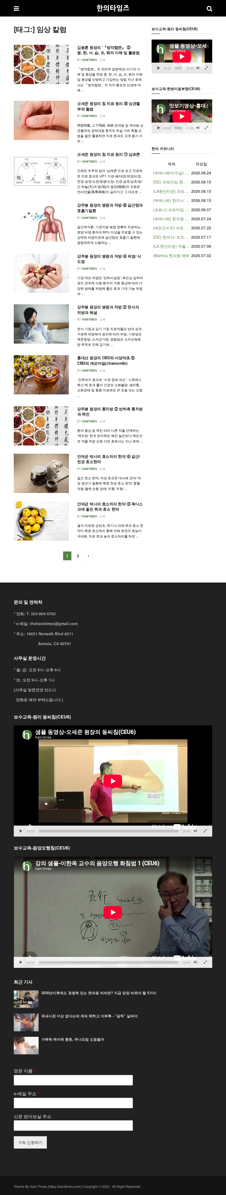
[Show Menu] (16, 8)
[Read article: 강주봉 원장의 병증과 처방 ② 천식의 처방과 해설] (41, 324)
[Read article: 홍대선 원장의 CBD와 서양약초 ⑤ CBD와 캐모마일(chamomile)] (41, 374)
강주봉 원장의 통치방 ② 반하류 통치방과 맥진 (110, 411)
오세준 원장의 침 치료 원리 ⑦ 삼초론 (108, 154)
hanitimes (89, 60)
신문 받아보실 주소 (32, 1116)
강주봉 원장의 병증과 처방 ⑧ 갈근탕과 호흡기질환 (110, 207)
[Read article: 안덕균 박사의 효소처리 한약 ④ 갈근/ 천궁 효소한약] (41, 473)
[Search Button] (209, 8)
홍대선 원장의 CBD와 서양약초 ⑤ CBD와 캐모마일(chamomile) (106, 360)
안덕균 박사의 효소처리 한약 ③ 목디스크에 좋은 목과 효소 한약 (110, 506)
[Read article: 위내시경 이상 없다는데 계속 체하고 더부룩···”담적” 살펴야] (26, 1022)
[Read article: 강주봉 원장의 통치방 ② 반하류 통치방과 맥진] (41, 425)
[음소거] (198, 68)
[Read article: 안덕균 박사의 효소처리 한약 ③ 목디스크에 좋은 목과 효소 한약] (41, 521)
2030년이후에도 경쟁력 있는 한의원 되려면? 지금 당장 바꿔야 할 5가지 (98, 992)
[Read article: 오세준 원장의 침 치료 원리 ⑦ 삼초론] (41, 171)
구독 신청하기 (30, 1142)
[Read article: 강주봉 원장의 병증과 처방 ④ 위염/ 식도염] (41, 273)
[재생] (159, 68)
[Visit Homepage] (113, 8)
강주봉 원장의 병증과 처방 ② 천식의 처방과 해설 (108, 309)
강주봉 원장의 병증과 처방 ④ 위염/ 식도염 (109, 258)
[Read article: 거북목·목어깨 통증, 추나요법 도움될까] (26, 1045)
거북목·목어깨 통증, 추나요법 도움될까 (72, 1039)
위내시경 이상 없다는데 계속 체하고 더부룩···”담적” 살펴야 (89, 1015)
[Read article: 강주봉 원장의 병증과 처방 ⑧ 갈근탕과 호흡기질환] (41, 222)
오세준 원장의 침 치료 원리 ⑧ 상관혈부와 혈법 (108, 106)
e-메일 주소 (26, 1094)
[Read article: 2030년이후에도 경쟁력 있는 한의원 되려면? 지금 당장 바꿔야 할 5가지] (26, 999)
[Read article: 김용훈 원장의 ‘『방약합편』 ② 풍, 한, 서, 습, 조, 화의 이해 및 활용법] (41, 64)
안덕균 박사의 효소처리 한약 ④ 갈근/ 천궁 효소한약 (108, 458)
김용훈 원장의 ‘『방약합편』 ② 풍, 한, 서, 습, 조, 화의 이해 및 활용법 (108, 49)
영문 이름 (24, 1071)
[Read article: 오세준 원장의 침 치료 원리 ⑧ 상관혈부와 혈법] (41, 120)
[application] (182, 57)
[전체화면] (206, 68)
